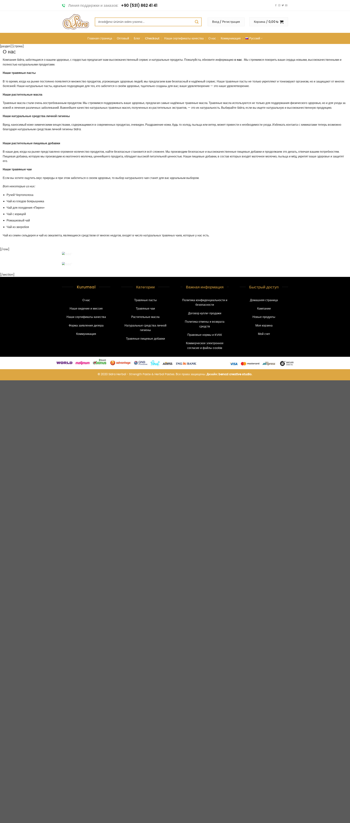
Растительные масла (145, 317)
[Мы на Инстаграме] (279, 5)
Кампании (264, 308)
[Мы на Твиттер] (283, 5)
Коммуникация (231, 38)
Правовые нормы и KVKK (204, 335)
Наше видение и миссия (86, 308)
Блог (137, 38)
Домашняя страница (264, 300)
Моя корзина (264, 325)
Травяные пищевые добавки (145, 339)
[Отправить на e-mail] (286, 5)
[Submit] (198, 22)
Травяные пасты (145, 300)
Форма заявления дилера (86, 325)
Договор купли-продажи (204, 313)
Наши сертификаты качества (184, 38)
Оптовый (123, 38)
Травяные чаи (145, 308)
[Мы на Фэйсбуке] (276, 5)
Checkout (152, 38)
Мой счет (264, 334)
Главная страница (100, 38)
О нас (212, 38)
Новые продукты (263, 317)
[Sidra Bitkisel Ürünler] (75, 22)
